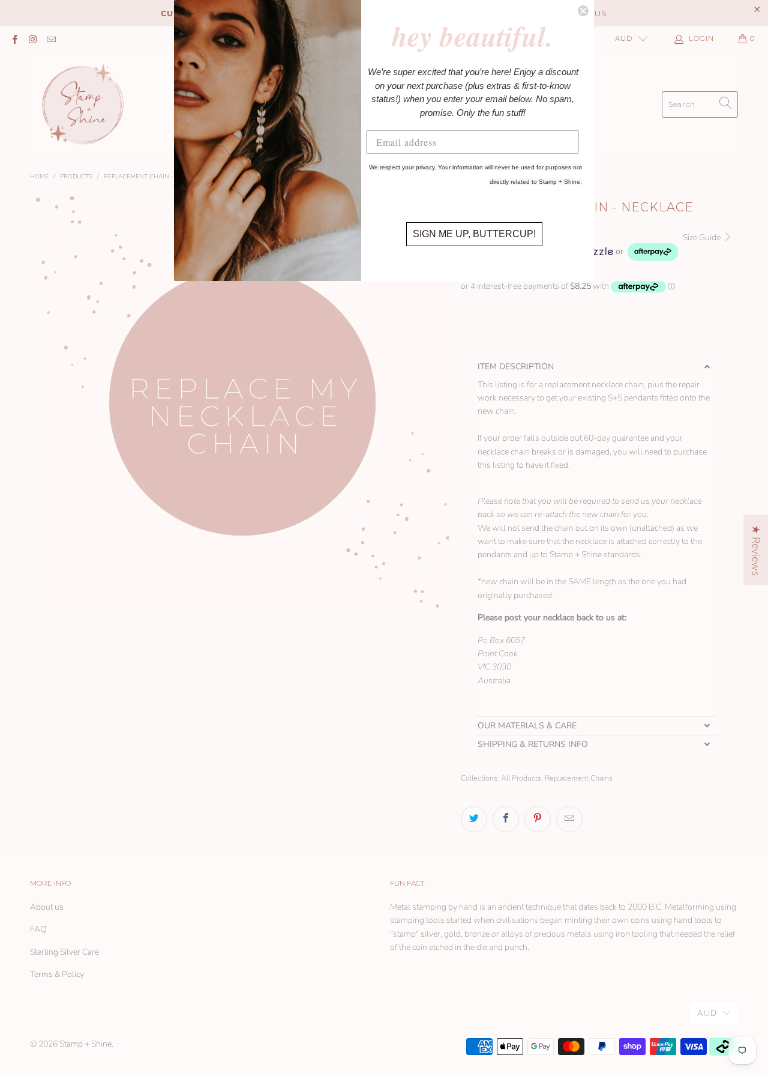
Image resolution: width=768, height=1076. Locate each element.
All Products (521, 778)
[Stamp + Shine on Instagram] (32, 38)
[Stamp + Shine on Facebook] (14, 38)
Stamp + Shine (85, 1044)
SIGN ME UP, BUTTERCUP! (474, 234)
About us (47, 907)
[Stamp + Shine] (83, 104)
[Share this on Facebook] (506, 819)
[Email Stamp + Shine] (51, 38)
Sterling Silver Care (64, 952)
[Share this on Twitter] (474, 819)
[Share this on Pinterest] (537, 819)
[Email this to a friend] (569, 819)
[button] (596, 367)
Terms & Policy (57, 974)
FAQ (38, 929)
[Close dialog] (583, 11)
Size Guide (702, 237)
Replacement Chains (579, 778)
